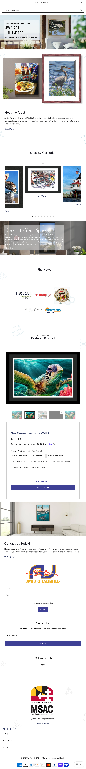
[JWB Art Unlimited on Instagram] (13, 557)
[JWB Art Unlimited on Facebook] (7, 557)
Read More (9, 129)
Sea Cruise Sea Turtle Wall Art (31, 433)
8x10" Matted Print (19, 456)
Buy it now (43, 487)
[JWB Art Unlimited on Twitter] (5, 557)
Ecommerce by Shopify (56, 758)
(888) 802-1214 (43, 723)
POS (42, 758)
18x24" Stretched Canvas (37, 461)
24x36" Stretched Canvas (60, 461)
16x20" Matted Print (55, 456)
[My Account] (4, 3)
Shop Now (9, 41)
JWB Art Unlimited (43, 3)
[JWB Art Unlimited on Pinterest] (10, 557)
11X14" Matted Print (37, 456)
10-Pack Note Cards (20, 467)
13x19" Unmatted (18, 461)
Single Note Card (38, 467)
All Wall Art (43, 182)
